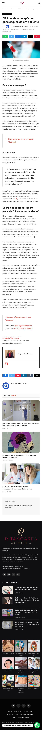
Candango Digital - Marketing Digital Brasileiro (15, 724)
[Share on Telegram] (24, 36)
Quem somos (18, 712)
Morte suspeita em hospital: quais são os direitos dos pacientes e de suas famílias (27, 624)
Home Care (28, 712)
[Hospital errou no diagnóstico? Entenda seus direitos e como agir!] (21, 442)
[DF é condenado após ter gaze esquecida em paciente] (21, 49)
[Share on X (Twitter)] (11, 36)
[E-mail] (6, 364)
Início (10, 712)
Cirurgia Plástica (26, 714)
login (19, 505)
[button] (3, 3)
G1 (16, 199)
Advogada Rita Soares (21, 26)
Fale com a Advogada (21, 717)
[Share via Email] (30, 36)
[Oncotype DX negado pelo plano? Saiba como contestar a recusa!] (7, 590)
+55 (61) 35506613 (23, 568)
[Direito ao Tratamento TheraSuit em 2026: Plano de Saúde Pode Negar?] (7, 612)
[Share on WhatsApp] (5, 36)
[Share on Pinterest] (37, 36)
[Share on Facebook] (18, 36)
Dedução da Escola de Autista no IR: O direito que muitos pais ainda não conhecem (27, 600)
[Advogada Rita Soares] (22, 3)
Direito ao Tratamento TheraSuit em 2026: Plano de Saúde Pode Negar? (26, 612)
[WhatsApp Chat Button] (37, 725)
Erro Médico (7, 14)
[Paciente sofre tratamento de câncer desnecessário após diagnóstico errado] (21, 473)
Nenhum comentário (28, 29)
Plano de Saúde (12, 714)
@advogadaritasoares (23, 326)
